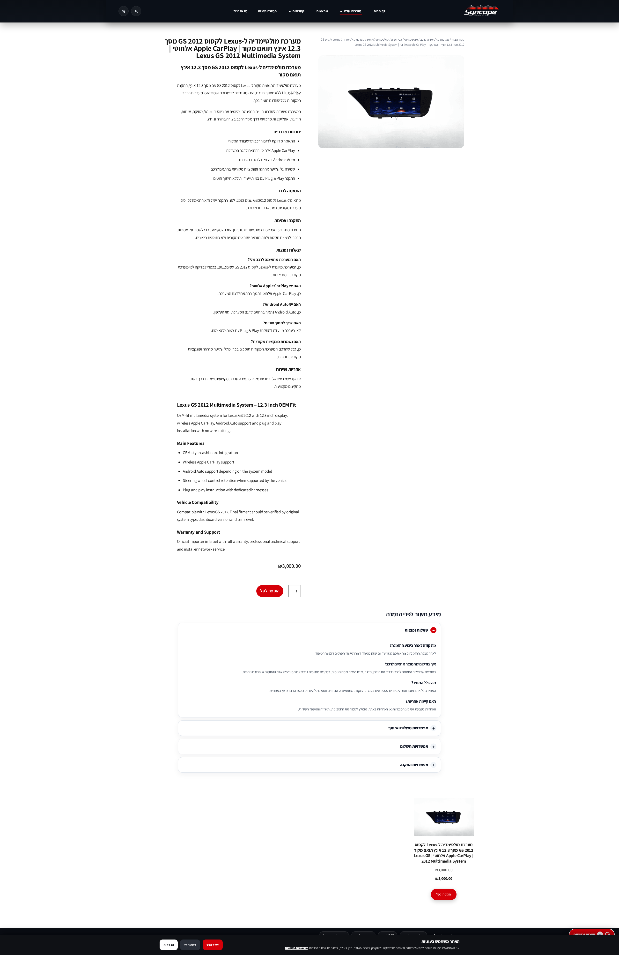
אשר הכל (212, 945)
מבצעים (322, 11)
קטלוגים (298, 11)
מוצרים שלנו (352, 11)
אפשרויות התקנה (414, 764)
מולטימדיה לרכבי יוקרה (404, 39)
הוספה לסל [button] (443, 894)
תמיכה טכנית (267, 11)
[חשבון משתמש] (136, 11)
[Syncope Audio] (465, 11)
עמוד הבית (458, 39)
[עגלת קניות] (123, 11)
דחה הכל (190, 945)
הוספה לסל (270, 591)
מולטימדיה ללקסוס (378, 39)
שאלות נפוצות (416, 630)
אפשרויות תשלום (414, 746)
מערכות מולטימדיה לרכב (434, 39)
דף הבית (380, 11)
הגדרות (168, 945)
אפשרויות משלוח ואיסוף (408, 728)
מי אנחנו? (240, 11)
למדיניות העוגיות (296, 948)
